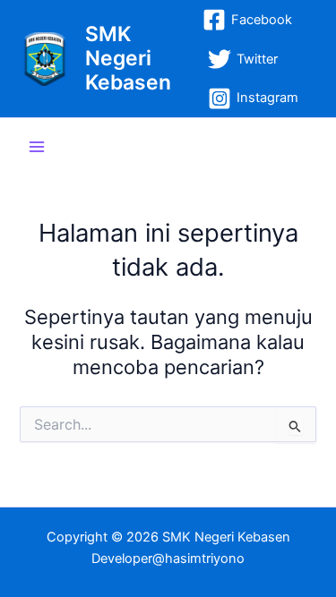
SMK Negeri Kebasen (128, 58)
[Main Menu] (37, 147)
